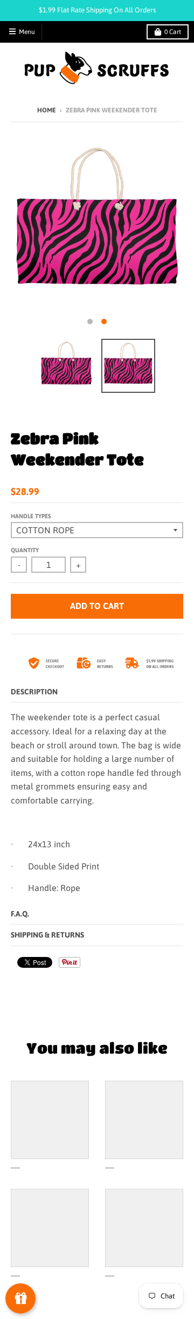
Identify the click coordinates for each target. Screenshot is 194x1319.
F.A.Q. (20, 913)
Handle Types (31, 516)
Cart (172, 32)
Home (46, 110)
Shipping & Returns (47, 934)
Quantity (25, 550)
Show (20, 1298)
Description (34, 691)
